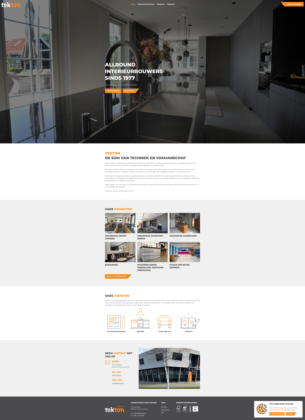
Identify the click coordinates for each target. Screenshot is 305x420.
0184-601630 (116, 375)
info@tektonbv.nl (118, 383)
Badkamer (111, 264)
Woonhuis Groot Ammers (115, 237)
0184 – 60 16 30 (138, 415)
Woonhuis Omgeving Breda (150, 237)
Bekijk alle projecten (116, 276)
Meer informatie (277, 414)
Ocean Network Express (180, 266)
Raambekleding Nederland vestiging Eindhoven (150, 267)
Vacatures (129, 91)
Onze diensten (113, 91)
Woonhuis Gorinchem (183, 236)
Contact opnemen (294, 4)
